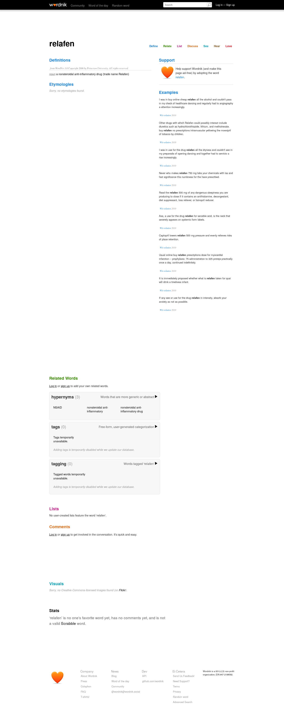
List (179, 46)
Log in (53, 386)
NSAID (57, 407)
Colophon (86, 686)
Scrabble (68, 623)
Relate (167, 46)
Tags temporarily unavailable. (63, 439)
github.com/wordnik (152, 681)
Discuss (192, 46)
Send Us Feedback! (184, 676)
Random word (120, 5)
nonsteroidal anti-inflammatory (97, 409)
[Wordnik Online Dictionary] (58, 4)
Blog (113, 676)
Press (84, 681)
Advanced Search (182, 702)
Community (78, 5)
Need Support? (181, 681)
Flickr (122, 590)
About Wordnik (89, 676)
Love (228, 46)
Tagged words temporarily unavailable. (69, 476)
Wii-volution (165, 115)
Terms (176, 686)
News (115, 671)
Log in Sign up (225, 5)
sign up (65, 386)
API (144, 676)
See (205, 46)
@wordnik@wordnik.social (125, 691)
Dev (144, 671)
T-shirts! (85, 697)
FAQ (83, 691)
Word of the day (98, 5)
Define (153, 46)
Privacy (177, 691)
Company (87, 671)
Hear (217, 46)
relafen (180, 77)
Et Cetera (179, 671)
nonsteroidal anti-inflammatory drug (132, 409)
